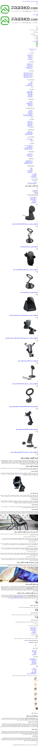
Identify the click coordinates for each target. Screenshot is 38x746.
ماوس (31, 81)
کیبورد (31, 82)
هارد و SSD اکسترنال (28, 85)
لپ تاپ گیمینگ (29, 63)
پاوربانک (34, 653)
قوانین (35, 670)
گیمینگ (31, 141)
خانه (35, 181)
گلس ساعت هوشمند (28, 133)
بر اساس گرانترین (33, 199)
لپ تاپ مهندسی (29, 66)
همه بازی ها (30, 156)
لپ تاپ (31, 50)
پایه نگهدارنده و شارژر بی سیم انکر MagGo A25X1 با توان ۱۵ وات (25, 383)
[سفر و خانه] (35, 38)
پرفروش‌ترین (34, 201)
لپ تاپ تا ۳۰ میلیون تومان (27, 75)
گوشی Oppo (30, 94)
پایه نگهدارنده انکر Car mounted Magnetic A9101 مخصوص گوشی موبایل (23, 406)
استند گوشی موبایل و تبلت (28, 115)
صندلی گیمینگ (29, 172)
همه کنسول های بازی (28, 147)
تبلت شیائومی (30, 104)
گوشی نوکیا (30, 95)
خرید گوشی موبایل (20, 597)
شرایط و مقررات (33, 672)
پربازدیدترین (34, 200)
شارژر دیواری (30, 112)
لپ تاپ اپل (30, 58)
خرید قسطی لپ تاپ (32, 658)
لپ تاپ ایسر (30, 56)
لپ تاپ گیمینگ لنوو (29, 161)
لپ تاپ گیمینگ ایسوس (28, 162)
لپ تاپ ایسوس (29, 54)
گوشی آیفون (30, 91)
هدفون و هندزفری (29, 138)
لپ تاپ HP (30, 57)
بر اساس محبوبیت (33, 197)
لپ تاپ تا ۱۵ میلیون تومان (27, 73)
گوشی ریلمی (30, 93)
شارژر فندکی (30, 111)
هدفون (35, 652)
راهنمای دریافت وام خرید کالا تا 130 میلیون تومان (30, 1)
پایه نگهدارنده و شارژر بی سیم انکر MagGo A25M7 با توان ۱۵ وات (25, 223)
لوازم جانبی (31, 127)
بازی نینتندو (30, 153)
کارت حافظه (30, 83)
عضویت (36, 636)
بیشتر (37, 599)
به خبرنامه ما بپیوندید (34, 634)
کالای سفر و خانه (33, 176)
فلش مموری (30, 84)
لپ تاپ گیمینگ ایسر (28, 160)
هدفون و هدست (29, 170)
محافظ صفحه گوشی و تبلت (27, 114)
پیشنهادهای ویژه (33, 202)
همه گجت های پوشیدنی (28, 134)
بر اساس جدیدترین (33, 628)
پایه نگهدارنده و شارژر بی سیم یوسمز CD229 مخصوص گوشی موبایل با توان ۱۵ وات (21, 338)
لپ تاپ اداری (30, 65)
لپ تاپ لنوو (30, 55)
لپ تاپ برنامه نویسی (28, 67)
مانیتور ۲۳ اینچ (29, 121)
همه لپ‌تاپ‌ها (30, 59)
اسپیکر (31, 139)
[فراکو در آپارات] (35, 646)
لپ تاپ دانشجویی (29, 64)
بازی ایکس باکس (29, 155)
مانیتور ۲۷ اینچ (29, 122)
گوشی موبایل (34, 174)
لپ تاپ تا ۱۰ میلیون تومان (27, 72)
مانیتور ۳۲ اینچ (29, 123)
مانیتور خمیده (30, 124)
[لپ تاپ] (35, 37)
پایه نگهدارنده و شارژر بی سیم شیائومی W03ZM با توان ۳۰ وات (25, 269)
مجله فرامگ (34, 654)
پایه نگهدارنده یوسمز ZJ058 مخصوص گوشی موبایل (28, 360)
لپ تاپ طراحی (29, 68)
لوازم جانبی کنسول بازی (28, 149)
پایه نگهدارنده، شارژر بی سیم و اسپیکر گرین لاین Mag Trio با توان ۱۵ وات (23, 315)
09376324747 (34, 180)
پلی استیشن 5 (30, 146)
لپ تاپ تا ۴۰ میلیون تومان (27, 76)
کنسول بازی (34, 175)
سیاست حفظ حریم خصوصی (31, 673)
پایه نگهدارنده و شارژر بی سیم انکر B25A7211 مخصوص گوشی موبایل (24, 452)
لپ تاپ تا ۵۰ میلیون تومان (27, 77)
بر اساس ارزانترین (33, 629)
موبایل (32, 86)
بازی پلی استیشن (29, 154)
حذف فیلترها (36, 190)
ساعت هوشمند (29, 131)
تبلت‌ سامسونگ (29, 103)
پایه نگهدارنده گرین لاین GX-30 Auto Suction (29, 246)
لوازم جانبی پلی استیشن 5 (28, 148)
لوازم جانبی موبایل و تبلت (32, 182)
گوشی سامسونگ (33, 664)
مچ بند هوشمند (29, 132)
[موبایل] (35, 36)
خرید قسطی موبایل (33, 659)
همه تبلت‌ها (30, 105)
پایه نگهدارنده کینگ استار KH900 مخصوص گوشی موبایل (27, 429)
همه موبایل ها (30, 96)
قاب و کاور (30, 113)
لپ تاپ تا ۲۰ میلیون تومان (27, 74)
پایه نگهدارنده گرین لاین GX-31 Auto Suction (29, 292)
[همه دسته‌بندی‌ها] (35, 35)
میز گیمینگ (30, 171)
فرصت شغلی (34, 671)
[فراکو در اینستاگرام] (35, 644)
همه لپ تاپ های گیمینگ (28, 163)
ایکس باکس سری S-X (28, 145)
